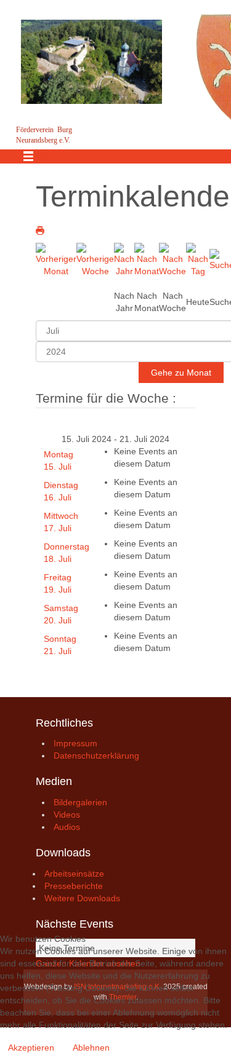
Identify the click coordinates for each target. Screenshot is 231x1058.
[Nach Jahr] (124, 259)
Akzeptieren (31, 1047)
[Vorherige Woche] (95, 259)
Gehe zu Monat (181, 372)
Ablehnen (91, 1047)
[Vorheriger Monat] (56, 259)
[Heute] (197, 259)
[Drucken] (40, 230)
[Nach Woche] (172, 259)
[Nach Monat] (146, 259)
